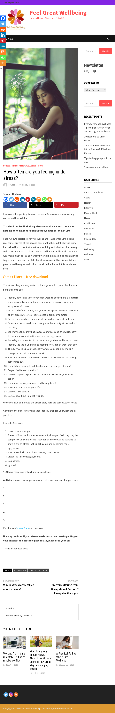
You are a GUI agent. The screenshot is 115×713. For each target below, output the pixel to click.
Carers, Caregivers (93, 192)
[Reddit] (16, 199)
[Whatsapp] (44, 199)
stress (32, 570)
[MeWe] (33, 199)
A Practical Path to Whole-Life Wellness (66, 657)
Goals (87, 197)
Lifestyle (88, 207)
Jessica (14, 185)
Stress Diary (22, 528)
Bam (70, 708)
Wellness (88, 254)
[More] (49, 199)
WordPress (58, 708)
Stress (6, 166)
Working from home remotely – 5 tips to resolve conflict (14, 657)
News (87, 218)
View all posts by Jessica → (19, 615)
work (40, 166)
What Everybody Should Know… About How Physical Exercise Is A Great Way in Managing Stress (40, 660)
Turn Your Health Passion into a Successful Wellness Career (97, 149)
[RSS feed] (16, 694)
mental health (20, 570)
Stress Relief (18, 166)
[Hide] (1, 68)
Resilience (89, 223)
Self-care (89, 228)
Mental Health (91, 213)
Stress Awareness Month (97, 167)
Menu (10, 38)
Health (87, 202)
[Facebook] (6, 199)
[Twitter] (11, 199)
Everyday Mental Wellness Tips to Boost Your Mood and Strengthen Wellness (97, 127)
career (87, 187)
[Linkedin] (22, 199)
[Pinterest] (27, 199)
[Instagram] (11, 694)
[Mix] (38, 199)
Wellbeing (31, 166)
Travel (87, 244)
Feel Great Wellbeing (58, 12)
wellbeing (43, 570)
